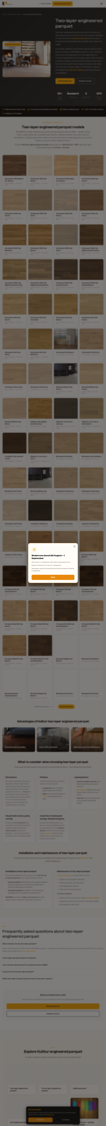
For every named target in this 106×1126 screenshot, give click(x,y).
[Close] (74, 546)
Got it (53, 577)
